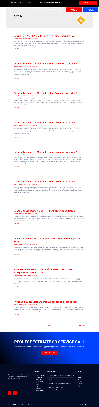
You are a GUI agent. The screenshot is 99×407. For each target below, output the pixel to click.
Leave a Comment (18, 39)
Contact (60, 10)
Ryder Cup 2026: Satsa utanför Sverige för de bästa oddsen (45, 301)
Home (28, 10)
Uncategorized (27, 39)
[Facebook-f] (9, 393)
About (35, 10)
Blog (79, 386)
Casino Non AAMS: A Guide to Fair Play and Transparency (44, 36)
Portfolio (51, 10)
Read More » (17, 49)
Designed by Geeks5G (85, 404)
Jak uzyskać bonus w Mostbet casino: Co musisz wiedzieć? (45, 63)
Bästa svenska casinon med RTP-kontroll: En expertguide (44, 211)
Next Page (83, 325)
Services (42, 10)
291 (49, 325)
